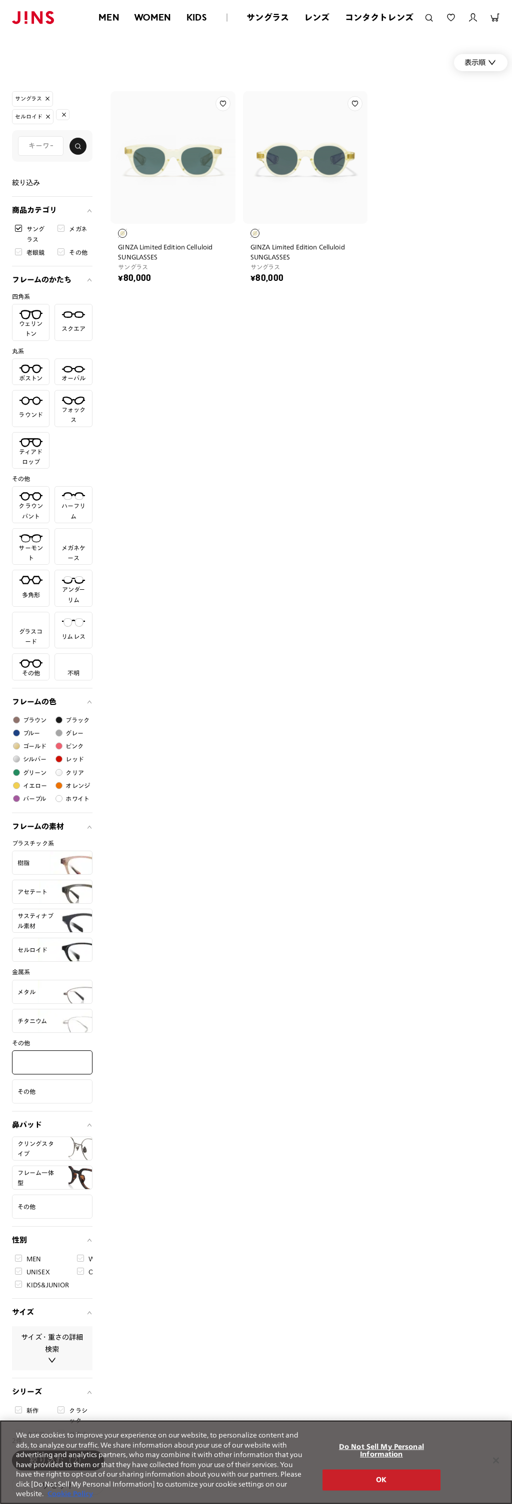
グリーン (35, 773)
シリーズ (27, 1391)
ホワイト (78, 799)
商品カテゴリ (34, 210)
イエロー (35, 786)
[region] (256, 1462)
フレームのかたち (42, 279)
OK (381, 1479)
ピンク (74, 746)
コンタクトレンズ (379, 17)
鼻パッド (27, 1125)
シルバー (35, 759)
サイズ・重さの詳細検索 (52, 1343)
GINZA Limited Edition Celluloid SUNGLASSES (165, 252)
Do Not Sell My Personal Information (381, 1450)
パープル (34, 799)
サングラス (267, 17)
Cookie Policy (70, 1493)
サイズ (23, 1312)
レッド (75, 759)
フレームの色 (34, 701)
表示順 (475, 62)
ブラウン (35, 720)
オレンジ (78, 786)
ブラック (78, 720)
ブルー (31, 733)
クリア (75, 773)
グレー (74, 733)
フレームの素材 (38, 826)
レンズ (317, 17)
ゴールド (35, 746)
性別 (19, 1240)
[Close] (496, 1460)
